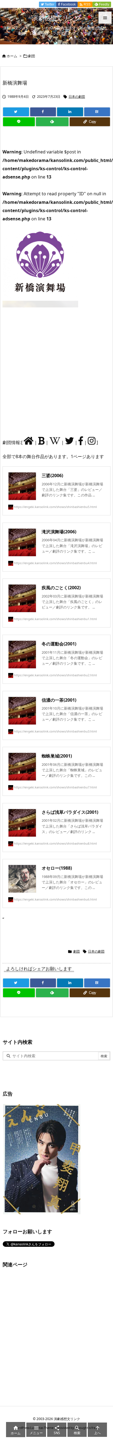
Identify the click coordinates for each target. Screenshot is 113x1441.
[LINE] (19, 121)
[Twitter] (16, 111)
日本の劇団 (77, 96)
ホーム (12, 55)
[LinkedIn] (70, 111)
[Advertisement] (56, 371)
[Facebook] (43, 111)
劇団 (31, 55)
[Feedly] (52, 121)
